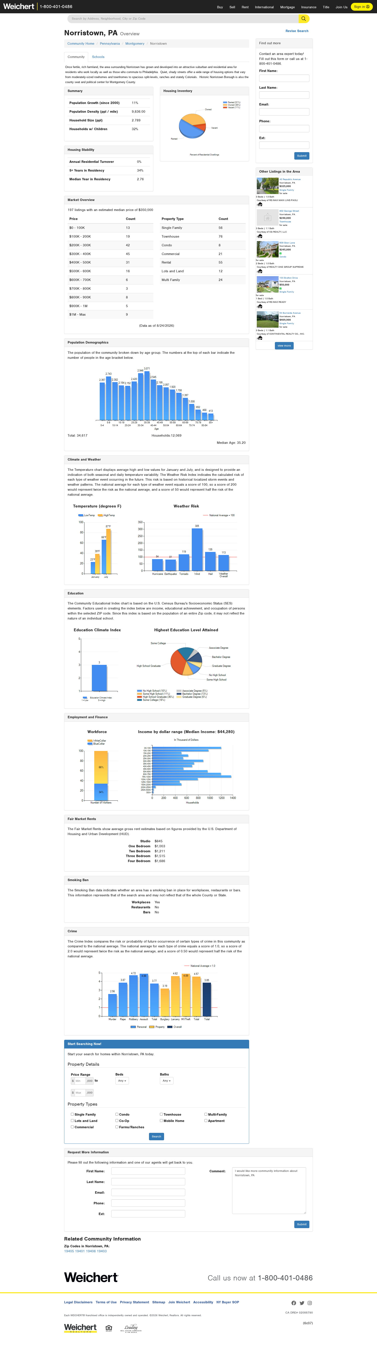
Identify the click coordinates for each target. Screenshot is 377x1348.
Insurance (308, 7)
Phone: (264, 121)
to (96, 1080)
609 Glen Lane (287, 242)
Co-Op (124, 1121)
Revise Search (297, 31)
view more (284, 345)
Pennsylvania (110, 43)
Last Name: (268, 87)
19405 (69, 1251)
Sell (232, 7)
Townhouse (172, 1114)
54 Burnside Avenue (290, 312)
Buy (220, 7)
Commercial (84, 1127)
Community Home (80, 43)
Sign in (360, 7)
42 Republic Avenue (290, 179)
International (264, 7)
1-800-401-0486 (56, 6)
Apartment (216, 1121)
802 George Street (289, 210)
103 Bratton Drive (288, 277)
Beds (119, 1074)
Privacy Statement (134, 1302)
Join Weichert (179, 1302)
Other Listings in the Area (279, 171)
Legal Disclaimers (78, 1302)
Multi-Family (217, 1114)
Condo (124, 1114)
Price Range (80, 1074)
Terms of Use (106, 1302)
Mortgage (287, 7)
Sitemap (158, 1302)
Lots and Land (86, 1121)
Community (76, 57)
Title (326, 7)
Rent (245, 7)
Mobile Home (174, 1121)
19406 (91, 1251)
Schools (98, 57)
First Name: (268, 71)
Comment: (217, 1171)
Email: (264, 104)
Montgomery (134, 43)
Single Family (85, 1114)
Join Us (342, 7)
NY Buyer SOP (227, 1302)
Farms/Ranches (131, 1127)
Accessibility (203, 1302)
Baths (164, 1074)
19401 (80, 1251)
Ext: (262, 138)
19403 (102, 1251)
